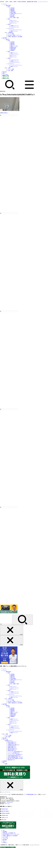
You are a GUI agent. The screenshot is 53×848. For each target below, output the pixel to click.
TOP (4, 830)
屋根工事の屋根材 (5, 811)
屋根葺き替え (13, 47)
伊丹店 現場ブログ (12, 742)
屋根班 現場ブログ (12, 750)
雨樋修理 (12, 50)
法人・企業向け (8, 698)
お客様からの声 (4, 817)
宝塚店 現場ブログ (12, 746)
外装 (9, 6)
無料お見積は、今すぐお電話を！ (8, 847)
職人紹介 (5, 71)
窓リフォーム (13, 23)
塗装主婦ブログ (11, 759)
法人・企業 (7, 67)
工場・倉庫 (10, 70)
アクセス (8, 803)
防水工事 (12, 14)
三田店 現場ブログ (12, 743)
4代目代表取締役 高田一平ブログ (15, 757)
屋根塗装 (12, 9)
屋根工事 (12, 44)
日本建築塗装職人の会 (31, 794)
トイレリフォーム (14, 27)
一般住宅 (7, 39)
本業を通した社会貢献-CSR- (9, 833)
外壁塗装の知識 (4, 815)
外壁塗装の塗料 (4, 809)
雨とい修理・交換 (14, 17)
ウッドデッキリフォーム (16, 29)
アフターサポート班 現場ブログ (15, 754)
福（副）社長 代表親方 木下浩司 (15, 758)
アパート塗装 (11, 33)
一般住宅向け (8, 5)
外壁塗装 (12, 8)
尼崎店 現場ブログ (12, 747)
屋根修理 (12, 10)
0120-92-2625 (10, 802)
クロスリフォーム (14, 21)
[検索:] (6, 624)
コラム (4, 841)
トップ (4, 668)
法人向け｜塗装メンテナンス (14, 35)
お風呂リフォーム (14, 25)
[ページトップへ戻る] (16, 847)
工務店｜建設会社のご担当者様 (15, 36)
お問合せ (5, 842)
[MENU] (29, 89)
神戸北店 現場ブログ (12, 748)
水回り (9, 24)
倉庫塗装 (12, 16)
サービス (5, 4)
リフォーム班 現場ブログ (13, 753)
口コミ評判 (5, 74)
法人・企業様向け (9, 32)
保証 (4, 73)
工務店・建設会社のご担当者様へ (10, 835)
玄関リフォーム (14, 31)
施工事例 (5, 38)
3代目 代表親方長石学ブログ (14, 755)
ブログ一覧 (5, 739)
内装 (9, 19)
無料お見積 (3, 819)
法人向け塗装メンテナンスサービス (11, 834)
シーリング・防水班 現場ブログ (15, 751)
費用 (6, 763)
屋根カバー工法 (14, 46)
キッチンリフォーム (15, 62)
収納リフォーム (14, 52)
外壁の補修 (13, 12)
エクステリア (11, 28)
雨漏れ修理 (13, 48)
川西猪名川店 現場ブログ (13, 744)
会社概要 (5, 831)
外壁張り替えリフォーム (16, 13)
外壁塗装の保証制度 (5, 813)
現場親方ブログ (8, 740)
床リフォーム (13, 20)
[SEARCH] (10, 89)
